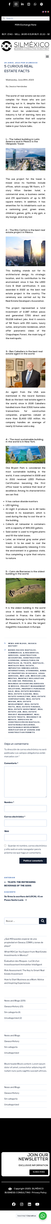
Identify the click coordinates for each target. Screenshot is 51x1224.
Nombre (9, 802)
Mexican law (38, 676)
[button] (47, 56)
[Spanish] (48, 11)
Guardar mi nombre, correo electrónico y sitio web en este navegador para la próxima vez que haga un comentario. (25, 849)
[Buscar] (42, 921)
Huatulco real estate (21, 666)
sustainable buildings (21, 725)
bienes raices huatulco (22, 650)
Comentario (11, 763)
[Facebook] (13, 1204)
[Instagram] (16, 4)
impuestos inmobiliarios (23, 668)
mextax (12, 678)
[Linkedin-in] (22, 4)
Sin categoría (10, 1012)
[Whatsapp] (35, 4)
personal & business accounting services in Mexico (26, 683)
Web (6, 831)
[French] (45, 11)
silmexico (32, 63)
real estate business (27, 691)
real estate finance (28, 707)
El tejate (26, 663)
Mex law (25, 676)
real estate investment (22, 709)
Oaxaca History (11, 1006)
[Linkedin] (29, 1204)
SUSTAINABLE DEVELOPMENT (23, 727)
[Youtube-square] (29, 4)
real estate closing (20, 694)
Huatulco (38, 663)
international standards (23, 671)
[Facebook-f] (9, 4)
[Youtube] (37, 1204)
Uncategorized (11, 1018)
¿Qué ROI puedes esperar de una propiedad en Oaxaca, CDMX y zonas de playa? (23, 942)
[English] (43, 11)
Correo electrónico (14, 816)
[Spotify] (41, 4)
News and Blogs (17, 643)
